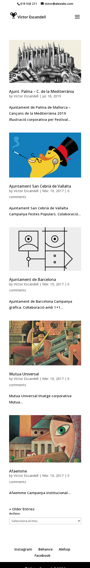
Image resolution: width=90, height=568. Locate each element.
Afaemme (18, 471)
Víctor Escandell (26, 96)
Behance (45, 549)
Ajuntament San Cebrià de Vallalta (40, 186)
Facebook (42, 555)
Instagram (23, 549)
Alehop (64, 549)
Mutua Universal (24, 374)
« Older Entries (22, 509)
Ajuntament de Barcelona (32, 279)
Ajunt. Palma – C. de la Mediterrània (41, 91)
